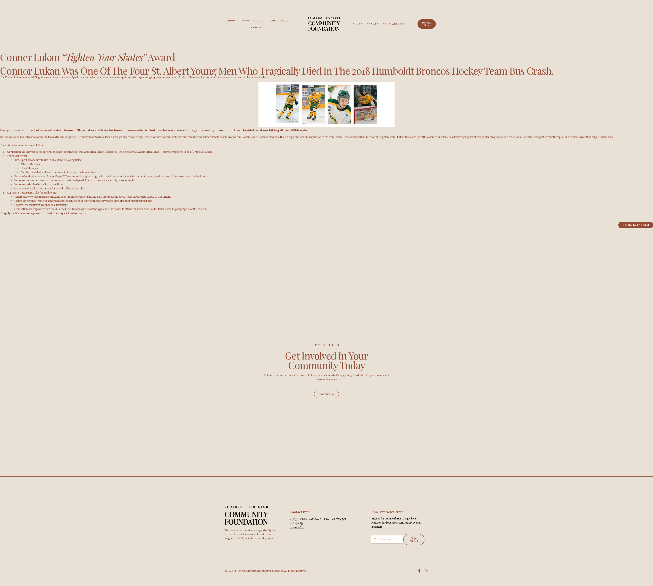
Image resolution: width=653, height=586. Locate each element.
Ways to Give (253, 20)
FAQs (272, 20)
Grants (373, 24)
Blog (285, 20)
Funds (358, 24)
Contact (258, 27)
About (232, 20)
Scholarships (394, 24)
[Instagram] (427, 571)
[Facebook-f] (419, 571)
